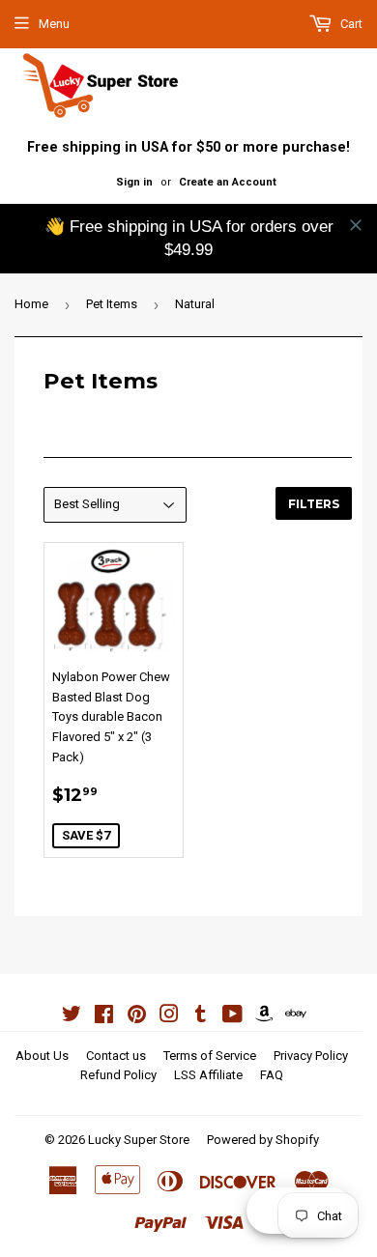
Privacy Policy (311, 1055)
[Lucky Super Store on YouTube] (232, 1017)
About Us (42, 1055)
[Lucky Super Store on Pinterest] (137, 1017)
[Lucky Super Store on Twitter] (71, 1017)
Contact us (116, 1055)
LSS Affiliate (208, 1075)
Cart (349, 23)
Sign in (134, 182)
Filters (313, 504)
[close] (355, 225)
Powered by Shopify (263, 1139)
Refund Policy (118, 1075)
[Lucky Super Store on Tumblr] (200, 1017)
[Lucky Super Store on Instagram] (169, 1017)
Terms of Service (209, 1055)
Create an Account (227, 182)
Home (31, 304)
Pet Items (111, 304)
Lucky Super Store (138, 1139)
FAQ (271, 1075)
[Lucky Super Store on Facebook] (104, 1017)
